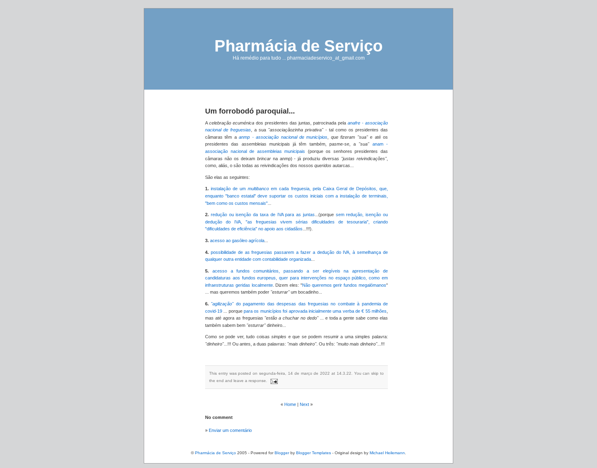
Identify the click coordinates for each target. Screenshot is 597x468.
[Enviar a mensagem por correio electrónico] (273, 380)
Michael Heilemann (387, 453)
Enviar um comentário (230, 430)
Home (290, 404)
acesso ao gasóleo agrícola (237, 240)
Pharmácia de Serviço (298, 46)
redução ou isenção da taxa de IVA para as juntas (263, 214)
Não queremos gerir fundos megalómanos (344, 285)
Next (304, 404)
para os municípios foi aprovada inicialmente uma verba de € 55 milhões (315, 311)
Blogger (282, 453)
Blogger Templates (313, 453)
